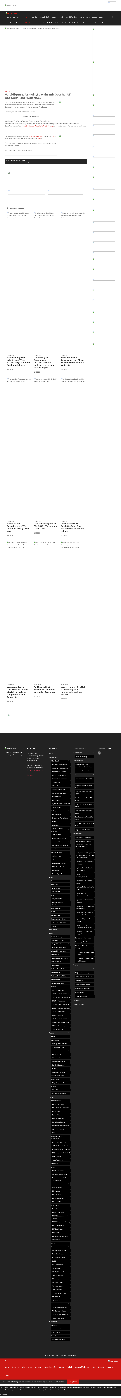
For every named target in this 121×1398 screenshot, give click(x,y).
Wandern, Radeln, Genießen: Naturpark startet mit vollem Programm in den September (17, 692)
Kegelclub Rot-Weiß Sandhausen (59, 1179)
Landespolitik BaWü (57, 940)
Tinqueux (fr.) (56, 1058)
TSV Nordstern (57, 1289)
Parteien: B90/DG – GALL (59, 958)
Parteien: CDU (56, 962)
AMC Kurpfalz (57, 1187)
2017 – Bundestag (58, 1001)
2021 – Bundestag (58, 1011)
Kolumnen (76, 775)
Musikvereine (55, 1205)
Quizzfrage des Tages (82, 942)
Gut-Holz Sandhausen (59, 1174)
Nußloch (53, 1069)
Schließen (3, 1394)
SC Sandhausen (57, 1265)
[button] (112, 17)
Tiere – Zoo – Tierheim (58, 922)
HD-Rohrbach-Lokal (57, 1047)
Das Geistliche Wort (36, 136)
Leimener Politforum (59, 947)
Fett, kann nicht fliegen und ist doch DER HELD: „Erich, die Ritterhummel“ (85, 855)
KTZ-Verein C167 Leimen (61, 1149)
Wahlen (53, 987)
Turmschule (56, 782)
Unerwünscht (85, 17)
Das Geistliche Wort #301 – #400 (84, 805)
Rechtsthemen (56, 912)
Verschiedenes (56, 849)
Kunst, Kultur (56, 1115)
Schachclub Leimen (58, 1122)
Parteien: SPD (55, 979)
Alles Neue (25, 17)
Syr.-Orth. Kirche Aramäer (61, 804)
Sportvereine (55, 1247)
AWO (54, 859)
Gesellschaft (44, 17)
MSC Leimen (56, 1191)
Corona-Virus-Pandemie (60, 845)
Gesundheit (54, 884)
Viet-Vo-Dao (56, 1300)
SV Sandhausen (57, 1282)
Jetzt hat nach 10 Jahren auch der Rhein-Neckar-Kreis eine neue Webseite (72, 361)
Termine (16, 17)
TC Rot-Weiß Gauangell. (60, 1314)
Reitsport (54, 1243)
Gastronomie (77, 753)
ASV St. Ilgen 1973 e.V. (60, 1146)
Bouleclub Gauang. (58, 1104)
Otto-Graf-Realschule (59, 775)
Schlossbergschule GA (59, 779)
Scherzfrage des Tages (83, 938)
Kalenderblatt (55, 892)
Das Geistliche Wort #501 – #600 (84, 793)
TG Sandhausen (57, 1286)
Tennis (53, 1304)
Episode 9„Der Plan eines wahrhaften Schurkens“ (85, 913)
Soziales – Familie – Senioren (57, 830)
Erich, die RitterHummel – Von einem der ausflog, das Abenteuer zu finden (83, 845)
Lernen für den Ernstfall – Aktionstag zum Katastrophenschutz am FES (73, 691)
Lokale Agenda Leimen (60, 874)
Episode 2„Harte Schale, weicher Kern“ (84, 869)
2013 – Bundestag (58, 990)
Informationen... (61, 1382)
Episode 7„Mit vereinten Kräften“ (84, 901)
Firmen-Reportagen (57, 1329)
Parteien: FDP (55, 972)
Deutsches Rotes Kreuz (60, 818)
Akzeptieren (73, 1382)
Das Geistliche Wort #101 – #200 (84, 818)
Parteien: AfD (55, 955)
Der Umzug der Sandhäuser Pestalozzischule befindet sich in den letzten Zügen (44, 362)
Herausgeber (79, 992)
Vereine (35, 17)
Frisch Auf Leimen (58, 1171)
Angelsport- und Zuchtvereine (56, 1137)
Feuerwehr (56, 825)
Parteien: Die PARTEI (58, 969)
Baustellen (54, 1325)
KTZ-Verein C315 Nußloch (61, 1153)
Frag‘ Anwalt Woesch (82, 830)
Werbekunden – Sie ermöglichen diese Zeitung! (84, 766)
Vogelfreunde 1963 (58, 1160)
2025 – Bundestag (58, 1026)
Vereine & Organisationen (83, 771)
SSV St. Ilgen (56, 1279)
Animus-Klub (56, 856)
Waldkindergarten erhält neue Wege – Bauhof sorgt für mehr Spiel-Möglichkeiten (18, 361)
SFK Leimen (56, 1240)
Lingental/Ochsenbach (58, 1061)
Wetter (75, 965)
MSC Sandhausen (58, 1198)
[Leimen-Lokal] (11, 13)
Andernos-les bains (58, 1072)
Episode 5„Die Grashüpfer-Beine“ (85, 888)
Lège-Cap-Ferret (58, 1083)
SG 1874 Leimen (58, 1129)
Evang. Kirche (56, 796)
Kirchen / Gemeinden (58, 789)
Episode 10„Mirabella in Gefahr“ (84, 920)
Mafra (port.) (56, 1054)
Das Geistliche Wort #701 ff (84, 780)
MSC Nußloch (57, 1194)
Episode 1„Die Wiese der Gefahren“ (84, 863)
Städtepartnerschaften (58, 1093)
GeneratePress (71, 1355)
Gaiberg (53, 1036)
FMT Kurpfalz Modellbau (60, 1108)
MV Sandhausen (57, 1229)
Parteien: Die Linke (57, 965)
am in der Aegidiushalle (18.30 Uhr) (37, 126)
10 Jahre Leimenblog (82, 973)
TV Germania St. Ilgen (59, 1293)
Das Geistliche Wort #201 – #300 (84, 812)
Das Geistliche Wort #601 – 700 (84, 786)
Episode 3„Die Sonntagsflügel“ (81, 875)
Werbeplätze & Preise (82, 985)
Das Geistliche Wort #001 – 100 (84, 824)
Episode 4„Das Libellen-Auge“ (84, 882)
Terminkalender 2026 (80, 749)
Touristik (53, 926)
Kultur (54, 17)
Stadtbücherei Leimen (58, 919)
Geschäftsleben (71, 17)
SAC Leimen (56, 1156)
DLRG (54, 821)
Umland (51, 1033)
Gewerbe (54, 1336)
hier (53, 136)
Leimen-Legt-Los (58, 867)
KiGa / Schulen (55, 761)
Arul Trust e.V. (56, 835)
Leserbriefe (53, 930)
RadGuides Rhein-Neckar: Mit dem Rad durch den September (45, 689)
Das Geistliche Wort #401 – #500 (84, 799)
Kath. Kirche (56, 800)
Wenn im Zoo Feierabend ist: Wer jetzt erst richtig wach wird (18, 527)
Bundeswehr (56, 814)
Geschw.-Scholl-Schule (60, 768)
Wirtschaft (53, 1322)
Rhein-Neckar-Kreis (57, 983)
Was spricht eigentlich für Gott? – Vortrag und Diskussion (45, 526)
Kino (52, 895)
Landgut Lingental (58, 1065)
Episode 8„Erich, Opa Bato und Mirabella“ (85, 907)
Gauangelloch (55, 1040)
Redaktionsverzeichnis (82, 988)
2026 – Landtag (57, 1029)
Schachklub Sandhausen (60, 1125)
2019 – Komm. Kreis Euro (60, 1004)
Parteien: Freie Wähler (58, 976)
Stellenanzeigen (78, 1004)
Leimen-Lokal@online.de (35, 770)
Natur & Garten (56, 908)
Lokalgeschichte (56, 899)
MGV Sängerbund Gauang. (61, 1222)
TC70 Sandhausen (58, 1318)
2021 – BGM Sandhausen (61, 1008)
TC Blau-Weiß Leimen (59, 1307)
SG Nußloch (56, 1268)
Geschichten (55, 881)
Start (9, 17)
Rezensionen (55, 915)
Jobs (101, 17)
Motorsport (54, 1184)
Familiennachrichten (59, 838)
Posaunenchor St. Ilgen (60, 1236)
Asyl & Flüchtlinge (57, 937)
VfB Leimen (56, 1297)
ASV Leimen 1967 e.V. (59, 1142)
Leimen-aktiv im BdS (58, 1339)
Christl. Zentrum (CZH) (59, 793)
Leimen (53, 1051)
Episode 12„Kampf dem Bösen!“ (84, 933)
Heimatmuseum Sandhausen (57, 903)
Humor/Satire (55, 888)
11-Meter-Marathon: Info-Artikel (85, 953)
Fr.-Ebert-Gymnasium (59, 764)
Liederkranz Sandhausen (60, 1209)
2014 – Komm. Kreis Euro (60, 994)
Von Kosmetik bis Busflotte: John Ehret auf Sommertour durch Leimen (72, 527)
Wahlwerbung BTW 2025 (84, 977)
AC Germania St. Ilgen (59, 1250)
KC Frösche (56, 1111)
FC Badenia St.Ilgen (59, 1257)
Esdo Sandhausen (58, 1254)
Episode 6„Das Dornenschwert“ (82, 894)
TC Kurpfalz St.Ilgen (59, 1311)
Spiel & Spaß (77, 834)
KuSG (54, 1261)
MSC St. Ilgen (56, 1202)
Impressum (30, 775)
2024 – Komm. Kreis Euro (60, 1019)
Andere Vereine (56, 1101)
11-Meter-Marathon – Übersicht (82, 947)
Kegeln (53, 1167)
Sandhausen (55, 1079)
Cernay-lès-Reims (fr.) (59, 1044)
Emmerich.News (81, 996)
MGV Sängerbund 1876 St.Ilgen (60, 1217)
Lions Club (55, 870)
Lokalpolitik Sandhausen (59, 951)
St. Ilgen (53, 1086)
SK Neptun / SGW (58, 1272)
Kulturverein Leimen (59, 863)
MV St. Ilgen (56, 1233)
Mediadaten (79, 981)
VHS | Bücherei (57, 786)
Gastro (94, 17)
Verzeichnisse (78, 760)
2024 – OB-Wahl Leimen (60, 1022)
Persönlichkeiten (56, 807)
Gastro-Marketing (81, 757)
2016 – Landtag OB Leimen (61, 997)
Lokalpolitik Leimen (57, 944)
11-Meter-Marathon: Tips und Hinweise (85, 960)
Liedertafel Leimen (58, 1212)
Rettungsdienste (56, 811)
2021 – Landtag (57, 1015)
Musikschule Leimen (59, 772)
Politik (61, 17)
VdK (53, 1133)
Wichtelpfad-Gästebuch (83, 838)
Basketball (54, 1164)
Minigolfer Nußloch (58, 1118)
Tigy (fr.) (55, 1090)
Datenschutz (77, 1000)
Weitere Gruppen (56, 852)
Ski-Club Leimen (57, 1275)
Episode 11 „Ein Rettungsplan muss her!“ (84, 926)
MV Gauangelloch (58, 1225)
